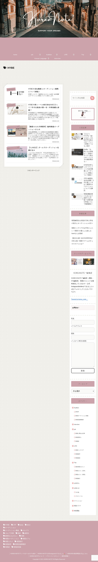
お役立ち (76, 483)
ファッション (78, 501)
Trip (75, 462)
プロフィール (79, 496)
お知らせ (76, 488)
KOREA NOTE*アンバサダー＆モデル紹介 (23, 553)
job (75, 429)
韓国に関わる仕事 (80, 433)
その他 (77, 492)
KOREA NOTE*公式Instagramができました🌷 (51, 553)
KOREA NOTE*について (37, 556)
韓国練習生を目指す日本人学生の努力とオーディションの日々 (82, 222)
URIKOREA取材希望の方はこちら (77, 553)
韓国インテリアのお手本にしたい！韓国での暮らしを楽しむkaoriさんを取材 (82, 230)
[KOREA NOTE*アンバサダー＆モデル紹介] (88, 262)
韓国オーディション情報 (82, 415)
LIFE (75, 446)
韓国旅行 (78, 478)
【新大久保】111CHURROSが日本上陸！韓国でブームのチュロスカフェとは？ (82, 241)
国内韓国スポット (80, 466)
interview (76, 424)
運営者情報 (65, 556)
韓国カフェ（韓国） (81, 474)
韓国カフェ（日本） (81, 470)
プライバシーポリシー (53, 556)
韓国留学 (78, 454)
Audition (76, 407)
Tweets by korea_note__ (79, 299)
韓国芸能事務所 (80, 419)
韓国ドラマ (77, 505)
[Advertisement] (33, 76)
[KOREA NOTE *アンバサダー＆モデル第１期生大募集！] (77, 262)
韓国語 (77, 441)
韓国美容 (78, 458)
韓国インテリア (80, 450)
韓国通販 (76, 510)
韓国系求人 (78, 437)
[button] (92, 98)
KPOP (77, 411)
